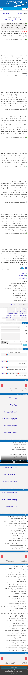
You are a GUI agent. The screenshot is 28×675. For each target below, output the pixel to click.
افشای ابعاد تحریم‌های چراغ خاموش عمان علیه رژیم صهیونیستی (15, 573)
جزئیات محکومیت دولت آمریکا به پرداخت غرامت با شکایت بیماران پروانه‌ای (13, 613)
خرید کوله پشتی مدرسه (11, 320)
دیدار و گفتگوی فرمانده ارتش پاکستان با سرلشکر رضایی (17, 618)
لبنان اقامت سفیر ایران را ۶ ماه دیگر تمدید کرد (9, 397)
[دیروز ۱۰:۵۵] (22, 469)
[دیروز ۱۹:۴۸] (22, 501)
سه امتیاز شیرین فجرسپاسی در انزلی (20, 605)
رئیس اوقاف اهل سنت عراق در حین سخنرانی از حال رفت (16, 596)
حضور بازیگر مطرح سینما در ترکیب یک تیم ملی (18, 518)
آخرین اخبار (25, 564)
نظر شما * (25, 333)
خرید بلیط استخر (16, 317)
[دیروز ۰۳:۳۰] (7, 658)
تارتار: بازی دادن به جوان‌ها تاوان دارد (20, 608)
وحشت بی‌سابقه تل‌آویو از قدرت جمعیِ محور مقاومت (14, 20)
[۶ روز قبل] (7, 385)
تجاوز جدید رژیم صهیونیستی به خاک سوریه (19, 638)
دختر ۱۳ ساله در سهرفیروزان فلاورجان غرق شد (18, 531)
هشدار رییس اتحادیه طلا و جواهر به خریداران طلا (18, 545)
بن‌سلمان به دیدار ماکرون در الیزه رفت (19, 623)
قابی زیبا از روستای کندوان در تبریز (20, 579)
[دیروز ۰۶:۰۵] (20, 658)
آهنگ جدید (9, 315)
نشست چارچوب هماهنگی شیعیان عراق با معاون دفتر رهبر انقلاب (15, 578)
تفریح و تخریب (23, 526)
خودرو (26, 380)
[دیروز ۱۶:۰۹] (22, 434)
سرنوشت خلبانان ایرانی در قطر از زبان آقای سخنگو (17, 523)
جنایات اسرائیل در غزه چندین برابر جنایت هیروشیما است (16, 285)
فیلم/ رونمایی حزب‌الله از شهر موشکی (19, 300)
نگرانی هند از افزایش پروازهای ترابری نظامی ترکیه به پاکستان (16, 530)
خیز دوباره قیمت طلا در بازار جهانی (20, 446)
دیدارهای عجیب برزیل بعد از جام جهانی (19, 625)
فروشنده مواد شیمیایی (22, 320)
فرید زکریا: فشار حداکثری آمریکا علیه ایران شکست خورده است (15, 288)
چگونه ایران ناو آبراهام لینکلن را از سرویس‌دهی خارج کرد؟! (16, 640)
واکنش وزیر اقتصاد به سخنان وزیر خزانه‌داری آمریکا (17, 584)
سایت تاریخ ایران (11, 309)
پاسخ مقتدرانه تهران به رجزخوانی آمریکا (19, 542)
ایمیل (26, 330)
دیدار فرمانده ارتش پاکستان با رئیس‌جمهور (9, 492)
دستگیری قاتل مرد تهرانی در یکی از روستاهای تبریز (10, 426)
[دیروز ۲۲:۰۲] (22, 494)
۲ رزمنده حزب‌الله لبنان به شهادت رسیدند (19, 298)
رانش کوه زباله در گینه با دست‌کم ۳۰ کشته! (19, 548)
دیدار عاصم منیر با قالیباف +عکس (20, 547)
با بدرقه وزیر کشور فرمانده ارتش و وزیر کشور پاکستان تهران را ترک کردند (14, 576)
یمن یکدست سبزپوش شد (22, 528)
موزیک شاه (18, 309)
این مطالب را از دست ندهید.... (21, 394)
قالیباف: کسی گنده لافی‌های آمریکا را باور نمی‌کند (18, 632)
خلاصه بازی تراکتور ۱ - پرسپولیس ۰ (20, 622)
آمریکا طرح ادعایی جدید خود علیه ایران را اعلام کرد (17, 611)
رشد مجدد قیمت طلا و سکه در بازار (20, 447)
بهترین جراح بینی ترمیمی (12, 313)
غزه (11, 304)
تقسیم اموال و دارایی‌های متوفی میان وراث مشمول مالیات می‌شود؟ (9, 419)
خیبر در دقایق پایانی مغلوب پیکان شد (20, 601)
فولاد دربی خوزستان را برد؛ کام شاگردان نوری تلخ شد (17, 586)
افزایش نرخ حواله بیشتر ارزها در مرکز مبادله (19, 449)
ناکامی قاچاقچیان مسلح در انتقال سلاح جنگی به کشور (10, 404)
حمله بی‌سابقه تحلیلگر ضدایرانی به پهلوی (19, 538)
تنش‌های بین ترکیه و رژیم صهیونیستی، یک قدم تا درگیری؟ (16, 620)
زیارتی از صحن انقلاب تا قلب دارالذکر (19, 461)
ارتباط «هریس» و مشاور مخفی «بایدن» (19, 290)
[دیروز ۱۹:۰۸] (22, 413)
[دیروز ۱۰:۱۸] (22, 476)
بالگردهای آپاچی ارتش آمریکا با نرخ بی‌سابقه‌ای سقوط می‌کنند (16, 642)
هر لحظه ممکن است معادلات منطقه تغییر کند (18, 283)
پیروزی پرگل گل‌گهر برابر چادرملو (20, 593)
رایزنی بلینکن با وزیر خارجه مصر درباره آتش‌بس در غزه (17, 293)
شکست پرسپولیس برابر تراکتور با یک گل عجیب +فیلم (17, 627)
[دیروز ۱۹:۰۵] (22, 508)
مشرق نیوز (17, 3)
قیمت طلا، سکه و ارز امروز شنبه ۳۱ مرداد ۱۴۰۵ (18, 454)
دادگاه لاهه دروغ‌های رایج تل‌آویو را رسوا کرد (18, 297)
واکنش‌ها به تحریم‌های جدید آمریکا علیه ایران (18, 591)
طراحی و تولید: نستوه (14, 673)
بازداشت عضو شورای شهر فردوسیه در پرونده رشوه (7, 561)
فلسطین (14, 304)
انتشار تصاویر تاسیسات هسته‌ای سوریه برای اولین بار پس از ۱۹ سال (15, 521)
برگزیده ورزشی (24, 464)
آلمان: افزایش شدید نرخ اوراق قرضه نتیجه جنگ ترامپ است (16, 647)
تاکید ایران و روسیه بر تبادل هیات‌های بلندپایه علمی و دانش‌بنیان (15, 588)
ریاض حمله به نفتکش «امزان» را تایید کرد (19, 643)
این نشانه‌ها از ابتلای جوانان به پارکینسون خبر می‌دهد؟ (8, 662)
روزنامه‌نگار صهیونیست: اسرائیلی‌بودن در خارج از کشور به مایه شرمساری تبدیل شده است (15, 570)
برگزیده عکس (24, 489)
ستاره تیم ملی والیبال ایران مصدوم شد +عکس (10, 482)
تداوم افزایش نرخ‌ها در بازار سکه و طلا (10, 432)
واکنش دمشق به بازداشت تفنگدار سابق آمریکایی (18, 295)
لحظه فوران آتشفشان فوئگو (21, 581)
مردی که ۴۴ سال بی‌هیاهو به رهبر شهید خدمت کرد (17, 540)
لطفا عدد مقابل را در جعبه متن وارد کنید (20, 341)
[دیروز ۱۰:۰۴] (22, 483)
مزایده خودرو (24, 317)
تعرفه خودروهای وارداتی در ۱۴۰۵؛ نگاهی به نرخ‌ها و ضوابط (21, 389)
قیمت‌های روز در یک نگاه (22, 440)
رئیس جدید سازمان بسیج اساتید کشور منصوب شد (18, 533)
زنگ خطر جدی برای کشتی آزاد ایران (10, 474)
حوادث (26, 551)
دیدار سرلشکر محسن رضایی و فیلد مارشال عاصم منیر (17, 603)
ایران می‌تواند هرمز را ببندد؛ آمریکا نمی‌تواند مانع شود (17, 610)
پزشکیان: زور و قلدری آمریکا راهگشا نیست (19, 589)
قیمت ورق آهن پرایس (7, 317)
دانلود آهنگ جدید (23, 313)
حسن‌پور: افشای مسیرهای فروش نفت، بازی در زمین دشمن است (15, 525)
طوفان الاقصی (20, 304)
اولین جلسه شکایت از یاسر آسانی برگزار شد (19, 535)
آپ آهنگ (24, 309)
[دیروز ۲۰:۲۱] (22, 399)
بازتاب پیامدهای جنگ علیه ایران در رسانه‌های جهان (17, 568)
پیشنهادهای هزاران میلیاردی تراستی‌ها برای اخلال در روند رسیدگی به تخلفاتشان (9, 411)
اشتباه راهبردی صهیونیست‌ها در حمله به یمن (18, 292)
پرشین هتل (16, 315)
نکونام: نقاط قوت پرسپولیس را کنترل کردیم (19, 600)
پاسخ (3, 355)
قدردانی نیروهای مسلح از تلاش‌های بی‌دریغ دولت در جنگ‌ (16, 583)
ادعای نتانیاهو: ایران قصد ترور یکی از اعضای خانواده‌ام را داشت (15, 630)
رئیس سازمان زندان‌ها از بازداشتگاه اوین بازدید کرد (18, 616)
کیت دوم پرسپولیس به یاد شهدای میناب (19, 615)
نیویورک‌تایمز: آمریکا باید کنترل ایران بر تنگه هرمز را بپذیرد (16, 633)
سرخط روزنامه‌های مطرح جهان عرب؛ (14, 17)
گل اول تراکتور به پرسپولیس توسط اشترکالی (19, 628)
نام (26, 326)
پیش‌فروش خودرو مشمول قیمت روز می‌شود (8, 389)
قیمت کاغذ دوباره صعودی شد (21, 452)
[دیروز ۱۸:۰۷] (22, 420)
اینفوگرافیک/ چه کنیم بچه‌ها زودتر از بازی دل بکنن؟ (20, 662)
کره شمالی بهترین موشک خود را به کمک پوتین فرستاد (17, 574)
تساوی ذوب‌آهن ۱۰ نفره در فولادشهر (20, 594)
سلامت (26, 653)
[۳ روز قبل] (20, 385)
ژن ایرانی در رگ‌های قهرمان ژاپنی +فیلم (10, 467)
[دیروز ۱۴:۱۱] (7, 556)
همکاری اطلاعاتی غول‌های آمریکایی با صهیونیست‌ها (17, 286)
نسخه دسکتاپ (14, 667)
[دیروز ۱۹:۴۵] (22, 406)
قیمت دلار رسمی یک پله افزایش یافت (20, 444)
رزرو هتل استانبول (10, 311)
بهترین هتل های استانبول (21, 311)
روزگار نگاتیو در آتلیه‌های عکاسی (11, 506)
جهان (24, 9)
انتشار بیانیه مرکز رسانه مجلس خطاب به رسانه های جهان (16, 635)
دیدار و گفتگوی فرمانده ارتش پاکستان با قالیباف (9, 500)
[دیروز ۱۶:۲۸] (22, 427)
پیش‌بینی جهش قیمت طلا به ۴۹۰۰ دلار (19, 451)
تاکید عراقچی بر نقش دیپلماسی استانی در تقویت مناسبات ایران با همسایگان (13, 606)
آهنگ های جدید (23, 315)
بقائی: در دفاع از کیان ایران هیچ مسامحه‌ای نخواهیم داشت (16, 516)
